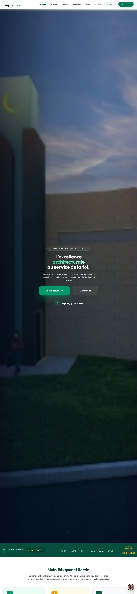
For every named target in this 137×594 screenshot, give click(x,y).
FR (107, 4)
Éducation (77, 4)
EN (111, 4)
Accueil (43, 4)
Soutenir (127, 4)
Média (87, 4)
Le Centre (54, 4)
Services (65, 4)
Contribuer (85, 290)
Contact (97, 4)
